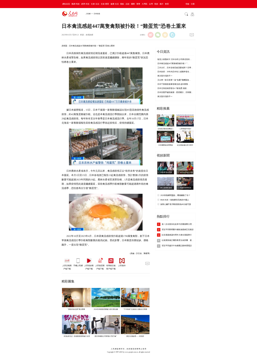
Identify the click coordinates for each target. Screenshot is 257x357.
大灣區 (144, 4)
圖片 (161, 4)
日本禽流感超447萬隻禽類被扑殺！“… (173, 63)
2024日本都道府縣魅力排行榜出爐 (106, 309)
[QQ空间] (165, 35)
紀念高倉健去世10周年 (185, 145)
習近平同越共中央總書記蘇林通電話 (177, 246)
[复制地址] (172, 35)
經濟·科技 (85, 4)
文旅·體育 (105, 4)
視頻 (156, 4)
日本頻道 (97, 14)
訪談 (127, 4)
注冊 (193, 4)
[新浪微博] (151, 35)
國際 (133, 4)
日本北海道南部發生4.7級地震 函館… (172, 88)
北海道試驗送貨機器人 (166, 129)
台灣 (151, 4)
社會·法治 (95, 4)
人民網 (88, 14)
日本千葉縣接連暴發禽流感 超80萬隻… (173, 84)
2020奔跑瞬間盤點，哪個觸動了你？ (175, 195)
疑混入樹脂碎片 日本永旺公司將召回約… (174, 59)
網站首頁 (66, 4)
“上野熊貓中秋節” (185, 129)
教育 (167, 4)
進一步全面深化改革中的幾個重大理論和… (179, 224)
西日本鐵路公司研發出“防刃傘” (106, 336)
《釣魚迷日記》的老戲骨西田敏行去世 (76, 336)
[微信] (158, 35)
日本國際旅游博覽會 (165, 145)
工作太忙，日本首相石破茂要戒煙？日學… (175, 68)
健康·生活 (115, 4)
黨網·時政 (75, 4)
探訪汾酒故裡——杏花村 (135, 336)
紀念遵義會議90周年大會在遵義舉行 (177, 235)
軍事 (138, 4)
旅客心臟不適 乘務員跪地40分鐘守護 (175, 204)
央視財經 (89, 35)
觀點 (122, 4)
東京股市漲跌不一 (164, 76)
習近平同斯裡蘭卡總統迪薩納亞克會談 (178, 230)
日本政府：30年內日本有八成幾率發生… (174, 72)
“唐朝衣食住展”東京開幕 (76, 309)
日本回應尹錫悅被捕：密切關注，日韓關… (175, 92)
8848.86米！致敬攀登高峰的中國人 (174, 200)
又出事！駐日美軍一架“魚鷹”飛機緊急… (174, 80)
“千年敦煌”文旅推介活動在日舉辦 (135, 309)
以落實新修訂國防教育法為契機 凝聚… (178, 240)
